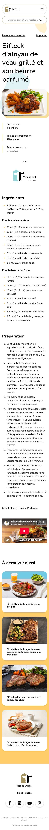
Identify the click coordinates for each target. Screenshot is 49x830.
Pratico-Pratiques (28, 508)
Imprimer (41, 35)
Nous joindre (24, 792)
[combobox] (23, 19)
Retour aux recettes (13, 35)
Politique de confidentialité (24, 825)
